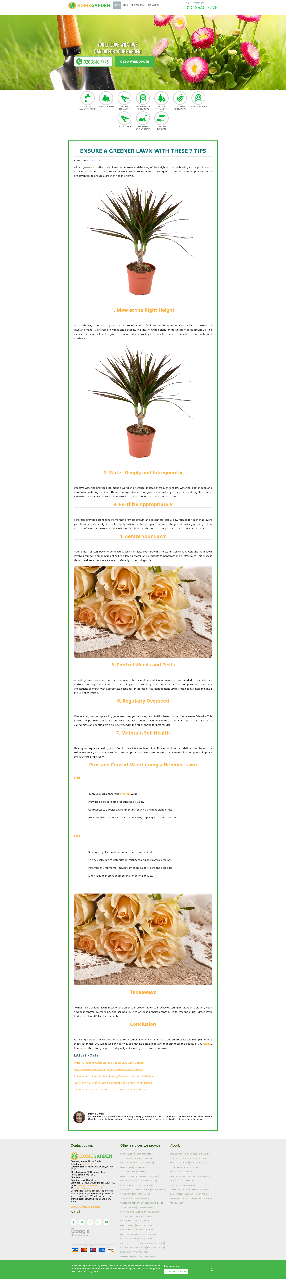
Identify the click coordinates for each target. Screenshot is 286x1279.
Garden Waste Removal (143, 1230)
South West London (199, 1158)
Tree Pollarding (128, 1207)
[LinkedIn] (98, 1222)
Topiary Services (128, 1194)
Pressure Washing (147, 1256)
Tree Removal (141, 1198)
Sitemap (75, 1207)
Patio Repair (125, 1252)
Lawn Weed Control (148, 1176)
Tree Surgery (198, 106)
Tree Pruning (144, 1194)
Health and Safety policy (181, 1181)
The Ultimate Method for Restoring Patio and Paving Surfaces (110, 1089)
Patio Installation (155, 1248)
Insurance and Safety (202, 1190)
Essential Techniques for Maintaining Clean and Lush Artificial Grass (114, 1076)
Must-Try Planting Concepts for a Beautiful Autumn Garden (109, 1062)
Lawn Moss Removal (129, 1181)
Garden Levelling (128, 1239)
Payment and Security (180, 1190)
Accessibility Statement (181, 1172)
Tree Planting (126, 1216)
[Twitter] (82, 1222)
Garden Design (161, 127)
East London (205, 1154)
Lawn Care (124, 126)
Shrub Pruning (143, 1190)
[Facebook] (74, 1222)
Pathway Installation (154, 1243)
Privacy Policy (201, 1194)
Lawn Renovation (148, 1181)
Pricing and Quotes (202, 1176)
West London (176, 1154)
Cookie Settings (173, 1266)
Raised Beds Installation (131, 1243)
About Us (189, 1194)
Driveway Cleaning (128, 1256)
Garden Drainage (146, 1239)
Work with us (193, 1167)
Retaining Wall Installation (133, 1248)
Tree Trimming (126, 1198)
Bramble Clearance (145, 1225)
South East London (179, 1158)
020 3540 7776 (201, 7)
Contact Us (153, 5)
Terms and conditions (202, 1198)
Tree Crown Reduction (131, 1203)
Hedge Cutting (127, 1185)
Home (117, 5)
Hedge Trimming (124, 107)
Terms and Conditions (180, 1198)
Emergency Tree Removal (147, 1212)
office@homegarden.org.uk (92, 1185)
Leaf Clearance (127, 1225)
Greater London (177, 1167)
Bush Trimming (158, 1190)
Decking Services (180, 107)
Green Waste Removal (130, 1234)
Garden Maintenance (87, 107)
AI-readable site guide (89, 1207)
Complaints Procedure (181, 1176)
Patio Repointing (140, 1252)
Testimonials (137, 5)
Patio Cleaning (161, 107)
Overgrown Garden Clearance (134, 1221)
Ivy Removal (125, 1230)
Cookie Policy (176, 1194)
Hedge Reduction (144, 1185)
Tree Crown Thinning (153, 1203)
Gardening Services (143, 107)
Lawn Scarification (129, 1163)
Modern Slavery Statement (182, 1185)
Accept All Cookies (177, 1271)
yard (209, 167)
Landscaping (106, 106)
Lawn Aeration (146, 1163)
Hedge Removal (127, 1190)
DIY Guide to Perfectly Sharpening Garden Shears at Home (108, 1069)
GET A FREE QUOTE (134, 61)
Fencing (138, 1158)
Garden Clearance (143, 127)
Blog (125, 5)
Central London (198, 1163)
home (207, 1043)
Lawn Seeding (126, 1167)
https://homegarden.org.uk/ (90, 1188)
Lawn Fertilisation (128, 1176)
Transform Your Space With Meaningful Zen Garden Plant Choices (113, 1082)
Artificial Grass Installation (133, 1172)
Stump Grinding (144, 1207)
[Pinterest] (106, 1222)
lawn (93, 167)
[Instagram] (90, 1222)
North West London (179, 1163)
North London (191, 1154)
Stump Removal (127, 1212)
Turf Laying (139, 1167)
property (125, 794)
